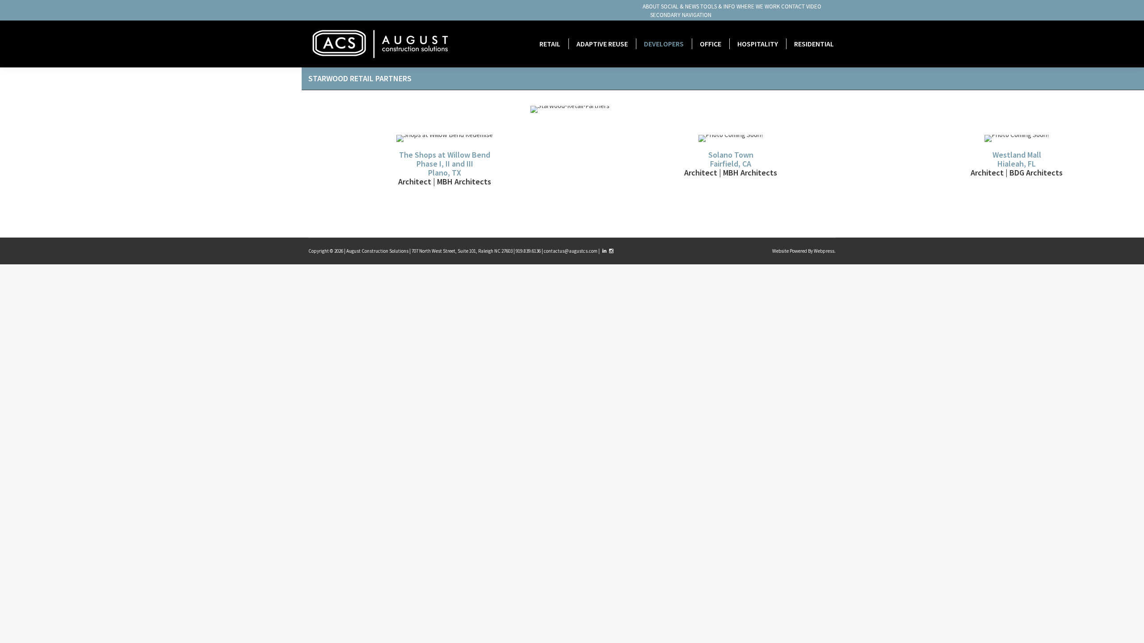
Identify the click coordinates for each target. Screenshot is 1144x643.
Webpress (824, 251)
